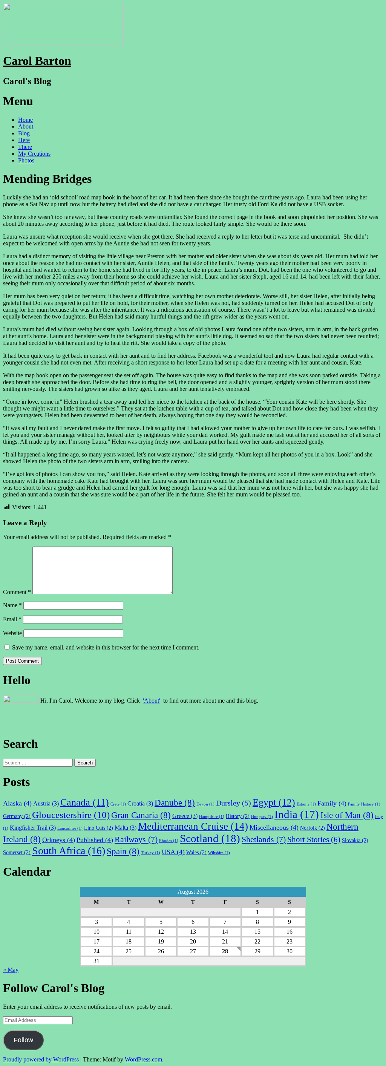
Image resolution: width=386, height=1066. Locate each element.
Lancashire (70, 828)
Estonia (306, 804)
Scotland (210, 838)
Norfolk (312, 828)
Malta (125, 827)
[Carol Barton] (63, 42)
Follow (23, 1040)
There (25, 147)
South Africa (68, 850)
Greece (185, 815)
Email (12, 619)
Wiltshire (219, 853)
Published (95, 840)
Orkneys (58, 840)
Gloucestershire (71, 815)
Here (24, 140)
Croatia (140, 803)
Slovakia (355, 840)
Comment (17, 592)
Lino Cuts (98, 828)
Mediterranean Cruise (193, 826)
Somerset (17, 852)
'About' (151, 700)
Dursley (233, 803)
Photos (26, 160)
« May (10, 969)
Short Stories (313, 839)
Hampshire (211, 817)
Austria (46, 803)
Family (331, 803)
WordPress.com (143, 1059)
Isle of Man (347, 815)
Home (25, 119)
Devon (205, 804)
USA (173, 852)
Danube (175, 802)
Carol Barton (37, 60)
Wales (196, 852)
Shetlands (264, 839)
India (296, 814)
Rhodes (168, 841)
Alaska (17, 803)
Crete (118, 804)
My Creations (34, 153)
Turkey (150, 853)
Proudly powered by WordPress (41, 1059)
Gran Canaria (141, 815)
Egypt (274, 802)
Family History (364, 804)
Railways (136, 839)
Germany (17, 816)
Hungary (262, 817)
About (25, 126)
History (238, 816)
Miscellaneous (274, 827)
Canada (84, 802)
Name (12, 605)
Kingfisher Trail (33, 827)
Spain (123, 851)
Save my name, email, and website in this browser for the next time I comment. (105, 647)
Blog (24, 133)
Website (12, 633)
